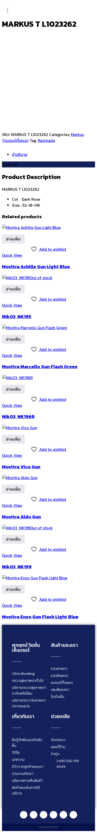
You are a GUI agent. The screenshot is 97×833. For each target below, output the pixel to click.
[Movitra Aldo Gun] (20, 478)
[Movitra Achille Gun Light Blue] (31, 227)
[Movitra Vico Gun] (19, 428)
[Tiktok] (63, 815)
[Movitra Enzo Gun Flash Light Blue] (34, 578)
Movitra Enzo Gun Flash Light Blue (40, 616)
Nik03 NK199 (17, 566)
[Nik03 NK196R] (17, 378)
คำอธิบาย (19, 154)
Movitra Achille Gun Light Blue (36, 266)
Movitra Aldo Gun (21, 516)
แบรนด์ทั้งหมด (16, 140)
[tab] (53, 154)
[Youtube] (53, 815)
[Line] (23, 815)
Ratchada (46, 140)
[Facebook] (33, 815)
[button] (88, 10)
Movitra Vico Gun (21, 466)
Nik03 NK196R (18, 416)
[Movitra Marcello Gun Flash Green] (34, 328)
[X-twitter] (73, 815)
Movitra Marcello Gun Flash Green (39, 366)
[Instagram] (43, 815)
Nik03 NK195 (16, 316)
